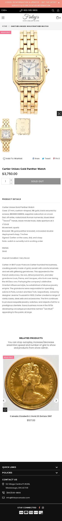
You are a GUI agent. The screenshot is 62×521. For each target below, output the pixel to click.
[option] (23, 127)
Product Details (11, 199)
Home (4, 26)
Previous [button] (3, 400)
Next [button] (56, 400)
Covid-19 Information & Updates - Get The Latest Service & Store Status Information (31, 4)
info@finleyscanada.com (18, 497)
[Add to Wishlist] (5, 410)
